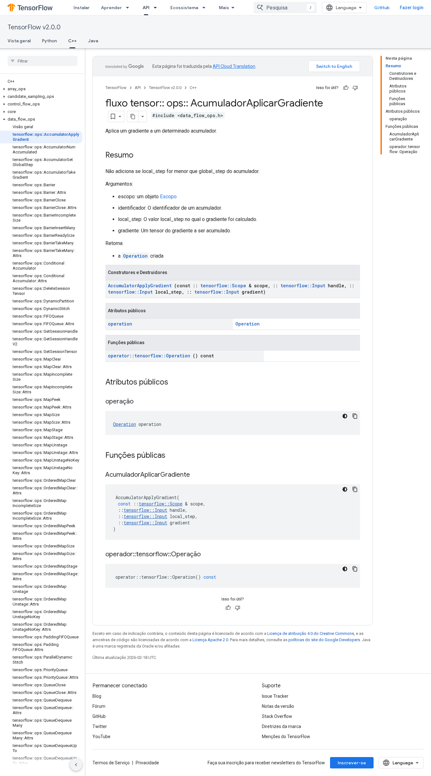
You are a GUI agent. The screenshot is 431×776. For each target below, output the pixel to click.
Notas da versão (278, 706)
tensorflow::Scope (223, 286)
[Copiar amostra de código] (355, 416)
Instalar (82, 7)
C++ (72, 41)
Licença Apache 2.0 (210, 639)
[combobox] (285, 7)
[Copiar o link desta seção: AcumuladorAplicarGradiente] (198, 475)
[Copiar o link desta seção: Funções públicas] (173, 456)
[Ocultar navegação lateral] (76, 764)
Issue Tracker (275, 696)
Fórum (98, 706)
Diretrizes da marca (281, 726)
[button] (41, 89)
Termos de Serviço (111, 762)
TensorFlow (116, 87)
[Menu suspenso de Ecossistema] (205, 7)
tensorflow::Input (302, 286)
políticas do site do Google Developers (324, 639)
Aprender (111, 7)
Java (93, 41)
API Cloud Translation (234, 66)
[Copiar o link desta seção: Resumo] (139, 155)
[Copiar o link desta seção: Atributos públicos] (176, 382)
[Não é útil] (355, 88)
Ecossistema (184, 7)
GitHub (382, 7)
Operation (135, 256)
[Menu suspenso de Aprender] (129, 7)
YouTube (101, 736)
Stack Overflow (277, 716)
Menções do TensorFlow (286, 736)
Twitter (99, 726)
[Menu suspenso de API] (157, 7)
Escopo (168, 197)
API (146, 7)
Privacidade (147, 762)
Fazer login (411, 7)
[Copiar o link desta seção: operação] (141, 402)
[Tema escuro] (345, 416)
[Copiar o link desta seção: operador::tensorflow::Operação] (208, 554)
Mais (224, 7)
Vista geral (19, 41)
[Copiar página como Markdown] (133, 116)
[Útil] (346, 88)
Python (49, 41)
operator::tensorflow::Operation (149, 356)
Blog (96, 696)
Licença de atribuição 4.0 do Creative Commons (310, 633)
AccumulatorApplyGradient (140, 286)
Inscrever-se (352, 763)
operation (120, 324)
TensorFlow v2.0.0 (34, 27)
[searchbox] (42, 61)
